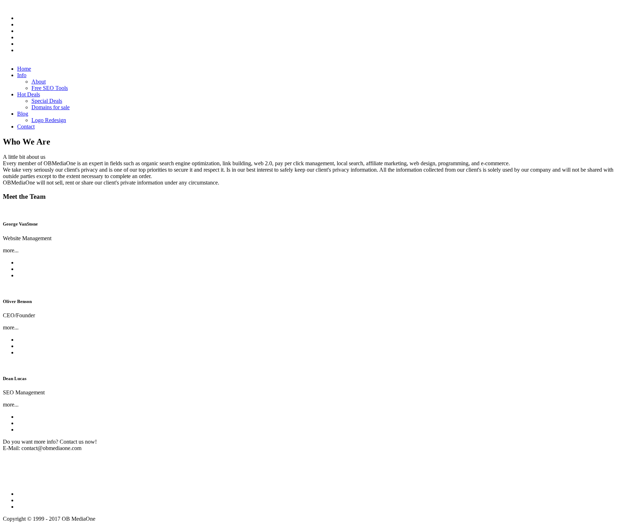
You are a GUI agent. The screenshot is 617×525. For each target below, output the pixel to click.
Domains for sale (50, 107)
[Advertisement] (133, 467)
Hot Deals (28, 94)
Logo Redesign (48, 120)
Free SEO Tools (49, 88)
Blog (22, 114)
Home (24, 69)
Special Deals (46, 101)
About (38, 82)
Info (21, 75)
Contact (26, 126)
